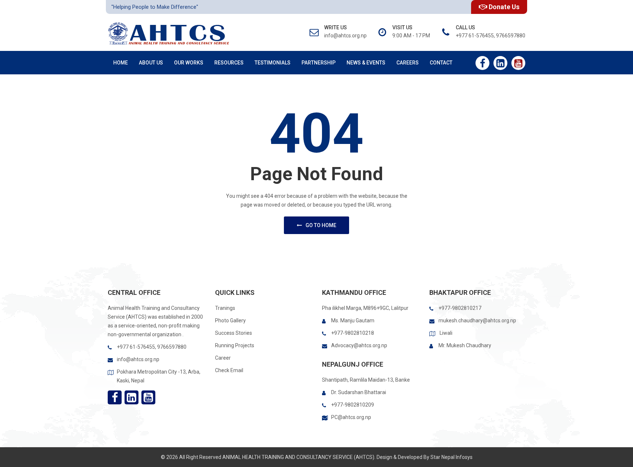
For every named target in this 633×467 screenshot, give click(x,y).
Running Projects (234, 345)
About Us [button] (151, 63)
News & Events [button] (366, 63)
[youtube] (518, 63)
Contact (441, 63)
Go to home (321, 225)
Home (120, 63)
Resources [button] (229, 63)
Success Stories (233, 333)
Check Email (229, 370)
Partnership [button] (318, 63)
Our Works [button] (188, 63)
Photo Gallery (230, 320)
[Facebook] (482, 63)
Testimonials (272, 63)
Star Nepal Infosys (451, 457)
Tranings (225, 308)
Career (223, 358)
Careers (407, 63)
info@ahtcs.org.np (138, 359)
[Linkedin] (500, 63)
